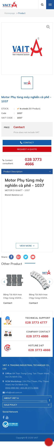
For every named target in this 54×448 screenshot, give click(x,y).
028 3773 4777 (36, 322)
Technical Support (37, 317)
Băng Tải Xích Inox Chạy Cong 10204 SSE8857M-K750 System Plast (12, 296)
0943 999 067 (12, 388)
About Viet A (11, 398)
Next (50, 281)
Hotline (33, 345)
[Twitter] (25, 257)
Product (21, 13)
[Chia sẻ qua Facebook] (11, 257)
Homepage (9, 13)
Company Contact (38, 331)
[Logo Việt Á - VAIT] (8, 4)
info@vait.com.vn (13, 392)
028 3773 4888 (37, 336)
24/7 (41, 345)
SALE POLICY (10, 404)
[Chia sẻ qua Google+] (18, 257)
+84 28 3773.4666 (29, 388)
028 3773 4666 (33, 161)
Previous (4, 281)
